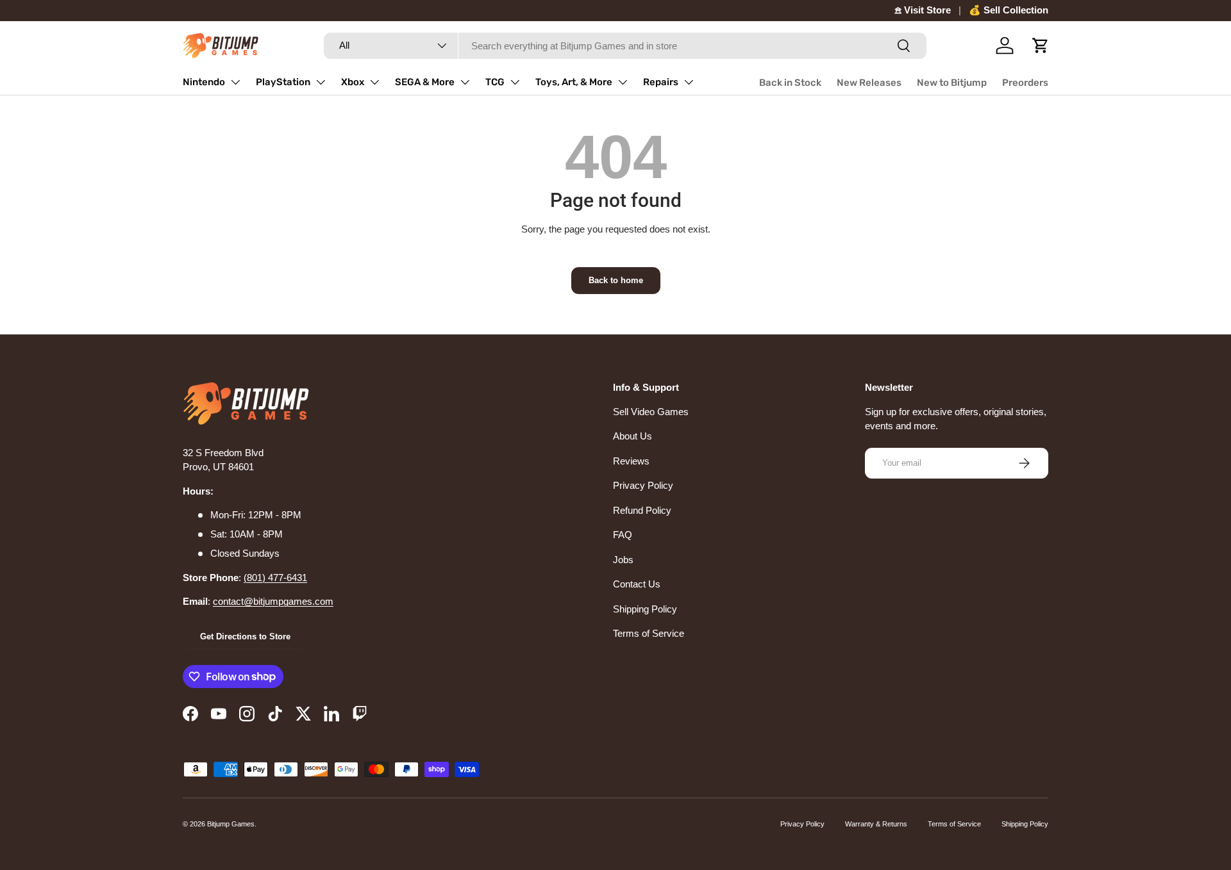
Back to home (616, 280)
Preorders (1025, 82)
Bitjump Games (231, 824)
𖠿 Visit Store (922, 9)
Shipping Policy (645, 608)
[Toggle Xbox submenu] (374, 82)
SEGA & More (425, 82)
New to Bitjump (952, 82)
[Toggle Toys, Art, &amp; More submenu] (622, 82)
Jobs (623, 559)
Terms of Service (648, 633)
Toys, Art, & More (573, 82)
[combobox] (625, 46)
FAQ (622, 534)
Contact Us (636, 584)
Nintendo (204, 82)
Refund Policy (642, 510)
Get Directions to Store (245, 636)
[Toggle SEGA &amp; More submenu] (465, 82)
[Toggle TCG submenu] (515, 82)
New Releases (869, 82)
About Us (632, 436)
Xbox (352, 82)
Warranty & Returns (876, 824)
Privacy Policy (643, 485)
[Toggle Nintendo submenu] (235, 82)
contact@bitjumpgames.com (273, 601)
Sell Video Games (651, 411)
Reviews (631, 461)
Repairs (660, 82)
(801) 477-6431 (275, 577)
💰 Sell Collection (1008, 9)
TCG (495, 82)
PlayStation (283, 82)
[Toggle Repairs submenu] (688, 82)
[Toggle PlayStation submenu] (320, 82)
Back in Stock (790, 82)
